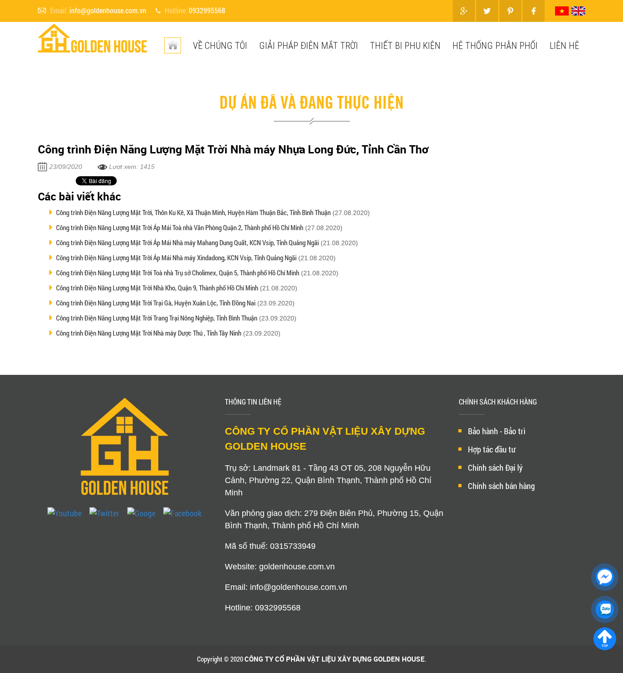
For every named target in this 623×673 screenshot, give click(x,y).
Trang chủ (183, 80)
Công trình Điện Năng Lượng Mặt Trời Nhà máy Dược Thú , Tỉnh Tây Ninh (148, 332)
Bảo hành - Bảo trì (496, 431)
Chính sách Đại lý (495, 467)
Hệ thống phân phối (495, 45)
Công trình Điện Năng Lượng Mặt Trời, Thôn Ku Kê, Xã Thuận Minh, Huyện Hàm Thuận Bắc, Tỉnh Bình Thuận (193, 212)
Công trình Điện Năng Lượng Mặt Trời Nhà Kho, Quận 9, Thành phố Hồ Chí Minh (157, 287)
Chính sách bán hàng (501, 485)
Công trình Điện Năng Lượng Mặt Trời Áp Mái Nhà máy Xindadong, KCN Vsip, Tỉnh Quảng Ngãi (176, 257)
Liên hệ (564, 45)
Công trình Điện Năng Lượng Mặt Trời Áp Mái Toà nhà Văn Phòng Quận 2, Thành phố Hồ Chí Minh (179, 227)
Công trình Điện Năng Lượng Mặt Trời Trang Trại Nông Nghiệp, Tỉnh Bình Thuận (156, 317)
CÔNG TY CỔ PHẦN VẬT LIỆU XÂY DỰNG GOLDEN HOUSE (334, 658)
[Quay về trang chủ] (604, 638)
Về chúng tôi (220, 45)
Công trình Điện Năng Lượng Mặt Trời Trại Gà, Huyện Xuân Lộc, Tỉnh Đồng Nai (155, 302)
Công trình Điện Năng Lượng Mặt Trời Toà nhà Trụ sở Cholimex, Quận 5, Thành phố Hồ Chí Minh (177, 272)
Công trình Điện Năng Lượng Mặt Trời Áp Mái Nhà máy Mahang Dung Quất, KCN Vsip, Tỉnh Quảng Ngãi (187, 242)
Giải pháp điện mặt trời (308, 45)
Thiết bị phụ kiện (405, 45)
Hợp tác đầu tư (492, 449)
